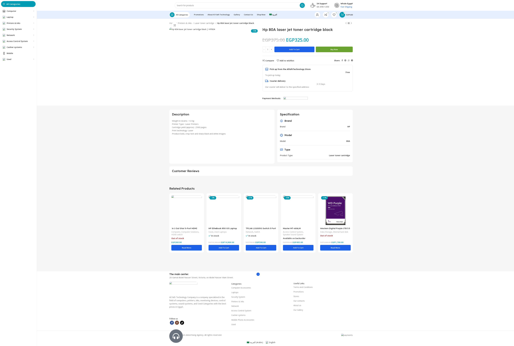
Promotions (298, 291)
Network (249, 232)
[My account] (317, 14)
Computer (175, 232)
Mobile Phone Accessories (242, 320)
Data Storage (326, 232)
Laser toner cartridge (204, 23)
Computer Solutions (190, 232)
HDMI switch (177, 234)
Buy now (334, 49)
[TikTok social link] (182, 323)
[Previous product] (346, 23)
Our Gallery (298, 310)
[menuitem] (273, 14)
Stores (296, 296)
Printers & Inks (185, 23)
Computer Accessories (241, 287)
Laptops (234, 292)
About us (297, 305)
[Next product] (351, 23)
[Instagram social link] (177, 323)
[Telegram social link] (352, 60)
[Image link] (183, 287)
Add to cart (294, 49)
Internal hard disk (340, 232)
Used (211, 232)
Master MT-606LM (292, 228)
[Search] (302, 5)
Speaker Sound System (293, 234)
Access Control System (293, 232)
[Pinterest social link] (345, 60)
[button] (224, 248)
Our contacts (299, 301)
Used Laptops (220, 232)
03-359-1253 (323, 6)
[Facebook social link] (342, 60)
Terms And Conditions (303, 287)
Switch (257, 232)
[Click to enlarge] (174, 25)
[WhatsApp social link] (348, 60)
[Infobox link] (214, 274)
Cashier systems (238, 315)
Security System (238, 297)
